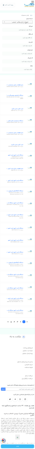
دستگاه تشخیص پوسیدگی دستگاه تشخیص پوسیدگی (14, 95)
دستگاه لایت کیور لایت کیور (15, 155)
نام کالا (31, 26)
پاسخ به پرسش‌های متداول (25, 362)
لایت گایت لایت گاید (17, 109)
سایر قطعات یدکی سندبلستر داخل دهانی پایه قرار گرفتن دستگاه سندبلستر (14, 132)
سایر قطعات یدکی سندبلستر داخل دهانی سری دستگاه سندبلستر (14, 85)
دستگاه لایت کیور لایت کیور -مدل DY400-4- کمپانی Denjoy (14, 180)
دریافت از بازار (29, 376)
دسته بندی (29, 19)
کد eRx (31, 34)
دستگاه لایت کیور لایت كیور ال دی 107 (14, 215)
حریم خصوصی (29, 364)
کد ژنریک (30, 58)
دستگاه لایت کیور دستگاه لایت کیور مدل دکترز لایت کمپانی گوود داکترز (14, 288)
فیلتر (17, 446)
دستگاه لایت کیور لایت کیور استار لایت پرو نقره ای (14, 252)
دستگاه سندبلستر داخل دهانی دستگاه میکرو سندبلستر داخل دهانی (14, 121)
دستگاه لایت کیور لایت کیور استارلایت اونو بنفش (14, 228)
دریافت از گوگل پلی (27, 378)
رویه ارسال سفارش (27, 353)
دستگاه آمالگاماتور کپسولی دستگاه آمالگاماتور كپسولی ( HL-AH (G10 (14, 191)
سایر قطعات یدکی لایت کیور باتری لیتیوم (14, 168)
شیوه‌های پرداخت (28, 348)
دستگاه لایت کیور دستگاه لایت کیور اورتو (14, 310)
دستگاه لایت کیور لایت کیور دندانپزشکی (14, 298)
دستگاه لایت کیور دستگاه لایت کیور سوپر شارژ (14, 274)
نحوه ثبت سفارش (28, 350)
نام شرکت (30, 50)
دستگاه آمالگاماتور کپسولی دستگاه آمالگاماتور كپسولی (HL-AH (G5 (14, 262)
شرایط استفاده (29, 367)
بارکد (31, 66)
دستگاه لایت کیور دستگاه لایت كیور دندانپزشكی (14, 203)
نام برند (31, 42)
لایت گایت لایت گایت (17, 144)
